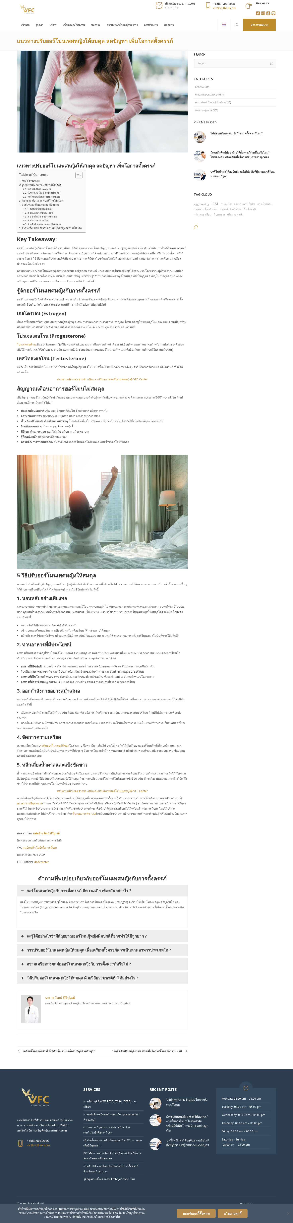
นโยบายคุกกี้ (233, 1213)
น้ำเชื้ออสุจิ (249, 209)
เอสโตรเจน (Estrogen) (39, 188)
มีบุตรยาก (219, 214)
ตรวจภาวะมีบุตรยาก (29, 803)
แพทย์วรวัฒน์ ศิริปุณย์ (46, 833)
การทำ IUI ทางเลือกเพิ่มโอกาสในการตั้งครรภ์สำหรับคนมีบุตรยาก (110, 1168)
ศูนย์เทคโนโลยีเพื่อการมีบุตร (40, 847)
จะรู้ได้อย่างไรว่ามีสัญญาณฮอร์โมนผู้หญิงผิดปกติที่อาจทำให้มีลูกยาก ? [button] (87, 936)
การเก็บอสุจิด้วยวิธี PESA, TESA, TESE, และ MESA (110, 1103)
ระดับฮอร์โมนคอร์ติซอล (54, 745)
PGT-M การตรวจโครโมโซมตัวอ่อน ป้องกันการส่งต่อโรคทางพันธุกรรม (112, 1155)
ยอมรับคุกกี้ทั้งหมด (196, 1213)
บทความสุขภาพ (203, 110)
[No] (288, 1213)
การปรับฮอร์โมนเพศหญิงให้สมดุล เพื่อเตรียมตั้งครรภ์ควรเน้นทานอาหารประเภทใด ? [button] (99, 950)
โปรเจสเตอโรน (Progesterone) (44, 192)
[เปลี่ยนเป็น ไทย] (224, 25)
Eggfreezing (201, 204)
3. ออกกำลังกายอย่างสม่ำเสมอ (43, 216)
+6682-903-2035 (224, 4)
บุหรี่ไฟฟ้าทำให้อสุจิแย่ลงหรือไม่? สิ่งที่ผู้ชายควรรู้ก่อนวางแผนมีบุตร (242, 174)
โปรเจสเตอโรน (26, 344)
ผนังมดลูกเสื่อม (202, 214)
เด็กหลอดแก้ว (235, 214)
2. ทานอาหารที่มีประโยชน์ (40, 212)
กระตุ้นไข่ (226, 204)
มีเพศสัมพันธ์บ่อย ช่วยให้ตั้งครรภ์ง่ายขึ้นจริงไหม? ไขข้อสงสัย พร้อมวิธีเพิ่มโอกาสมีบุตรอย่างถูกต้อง (240, 155)
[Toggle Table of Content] (77, 175)
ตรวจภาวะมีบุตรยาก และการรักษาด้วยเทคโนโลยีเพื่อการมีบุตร (107, 1129)
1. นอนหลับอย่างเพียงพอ (40, 208)
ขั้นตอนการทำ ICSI (84, 814)
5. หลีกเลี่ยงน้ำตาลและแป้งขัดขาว (44, 224)
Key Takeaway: (31, 180)
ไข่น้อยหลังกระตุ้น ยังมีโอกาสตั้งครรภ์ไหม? (236, 133)
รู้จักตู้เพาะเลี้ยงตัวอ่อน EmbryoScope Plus (109, 1179)
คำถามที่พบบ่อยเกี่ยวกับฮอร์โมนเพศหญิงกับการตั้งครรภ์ (52, 228)
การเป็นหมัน (264, 204)
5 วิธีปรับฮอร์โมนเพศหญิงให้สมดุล (40, 205)
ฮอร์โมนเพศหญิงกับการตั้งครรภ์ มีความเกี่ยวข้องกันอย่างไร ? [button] (79, 890)
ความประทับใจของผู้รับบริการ (210, 102)
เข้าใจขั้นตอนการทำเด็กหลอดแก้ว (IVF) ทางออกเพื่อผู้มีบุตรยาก (112, 1142)
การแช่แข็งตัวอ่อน (230, 209)
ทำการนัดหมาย (259, 25)
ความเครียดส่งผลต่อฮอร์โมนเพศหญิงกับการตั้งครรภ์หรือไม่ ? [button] (79, 964)
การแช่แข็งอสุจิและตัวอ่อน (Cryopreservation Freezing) (111, 1116)
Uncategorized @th (208, 94)
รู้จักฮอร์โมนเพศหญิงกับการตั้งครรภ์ (41, 185)
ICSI (214, 203)
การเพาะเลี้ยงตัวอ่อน (205, 209)
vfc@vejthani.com (224, 8)
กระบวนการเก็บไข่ (244, 204)
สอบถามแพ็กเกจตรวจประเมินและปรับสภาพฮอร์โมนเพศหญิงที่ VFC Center (102, 379)
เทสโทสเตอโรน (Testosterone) (44, 196)
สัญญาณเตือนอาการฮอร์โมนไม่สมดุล (42, 200)
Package (200, 87)
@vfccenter (41, 862)
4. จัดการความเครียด (38, 220)
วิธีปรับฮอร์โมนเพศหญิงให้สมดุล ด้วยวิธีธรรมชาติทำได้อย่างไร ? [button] (82, 978)
